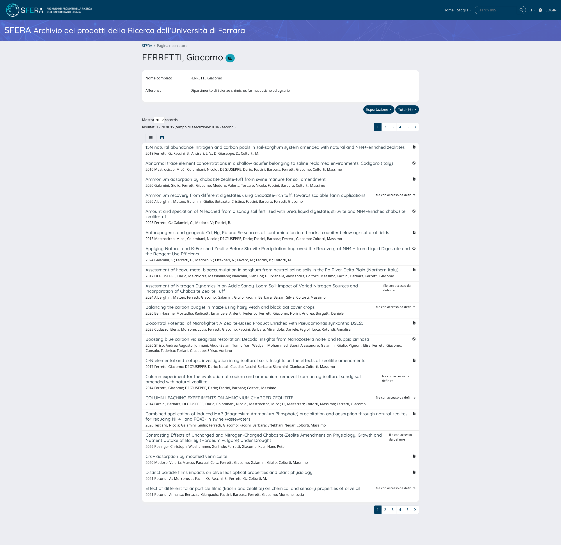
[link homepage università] (49, 10)
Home (449, 10)
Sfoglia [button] (463, 10)
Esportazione (377, 109)
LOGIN (551, 10)
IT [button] (531, 10)
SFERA (147, 45)
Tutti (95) (406, 109)
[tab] (151, 137)
